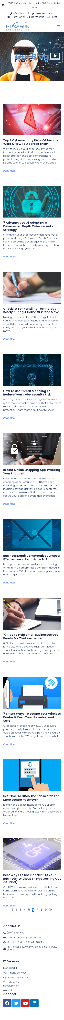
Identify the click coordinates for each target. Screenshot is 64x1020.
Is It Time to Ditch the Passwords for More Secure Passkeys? (31, 798)
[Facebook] (7, 1003)
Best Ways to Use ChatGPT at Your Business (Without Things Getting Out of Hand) (32, 878)
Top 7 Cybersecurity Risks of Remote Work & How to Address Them (30, 142)
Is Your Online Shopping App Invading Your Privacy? (31, 471)
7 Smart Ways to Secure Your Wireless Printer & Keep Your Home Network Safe (32, 717)
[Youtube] (25, 1003)
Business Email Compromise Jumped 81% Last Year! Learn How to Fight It (31, 557)
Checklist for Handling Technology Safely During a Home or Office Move (31, 310)
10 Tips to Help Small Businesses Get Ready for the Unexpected (30, 636)
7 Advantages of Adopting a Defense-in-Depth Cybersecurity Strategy (28, 226)
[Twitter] (16, 1003)
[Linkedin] (34, 1003)
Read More (9, 170)
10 (50, 910)
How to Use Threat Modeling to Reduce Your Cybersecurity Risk (27, 393)
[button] (58, 26)
